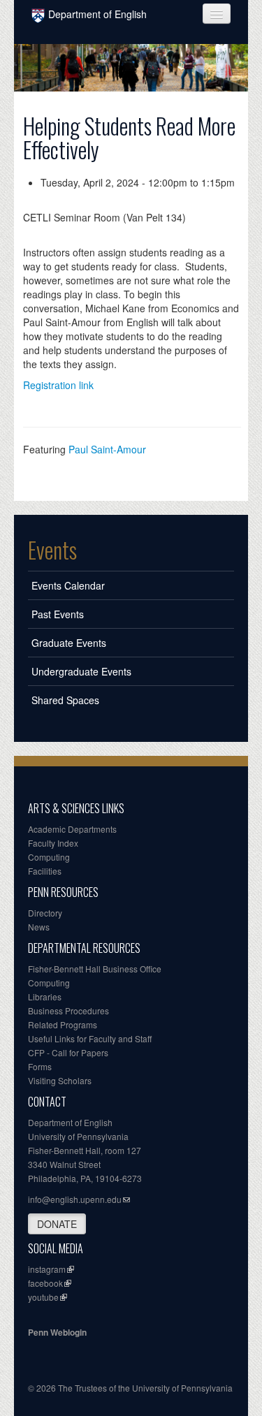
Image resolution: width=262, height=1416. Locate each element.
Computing (49, 857)
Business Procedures (68, 1010)
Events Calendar (68, 585)
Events (52, 550)
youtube (43, 1297)
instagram (47, 1269)
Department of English (97, 14)
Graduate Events (68, 643)
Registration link (58, 385)
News (39, 927)
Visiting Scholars (60, 1080)
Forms (40, 1066)
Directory (45, 913)
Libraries (44, 996)
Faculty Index (53, 843)
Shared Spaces (65, 700)
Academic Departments (72, 829)
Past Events (57, 614)
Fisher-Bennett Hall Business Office (94, 969)
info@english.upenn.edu (75, 1199)
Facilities (44, 871)
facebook (45, 1283)
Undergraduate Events (81, 671)
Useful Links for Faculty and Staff (90, 1038)
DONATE (57, 1224)
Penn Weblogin (57, 1332)
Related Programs (62, 1024)
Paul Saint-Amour (107, 449)
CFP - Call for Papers (68, 1052)
